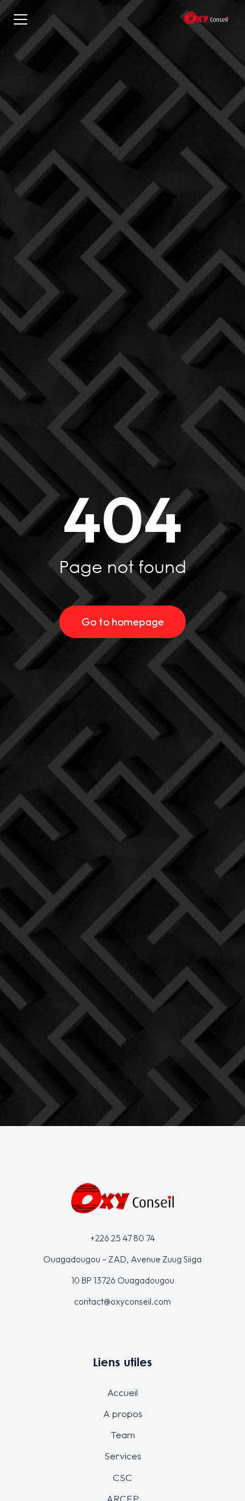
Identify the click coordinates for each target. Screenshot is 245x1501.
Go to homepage (122, 621)
